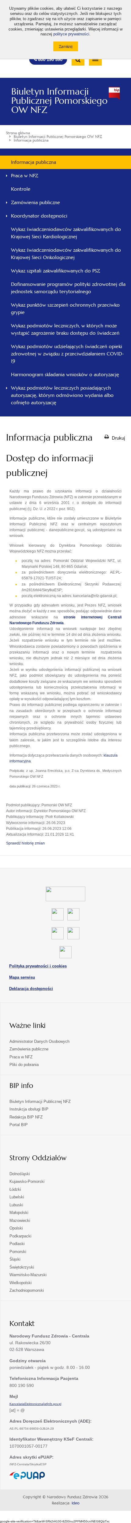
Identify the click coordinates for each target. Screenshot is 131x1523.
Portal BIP (18, 1124)
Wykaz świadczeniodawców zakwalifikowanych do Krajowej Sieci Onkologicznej (66, 254)
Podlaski (17, 1243)
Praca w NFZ (24, 175)
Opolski (16, 1228)
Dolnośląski (19, 1174)
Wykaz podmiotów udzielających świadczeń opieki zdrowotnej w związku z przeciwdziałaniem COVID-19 (67, 353)
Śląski (14, 1259)
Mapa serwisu (22, 977)
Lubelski (16, 1197)
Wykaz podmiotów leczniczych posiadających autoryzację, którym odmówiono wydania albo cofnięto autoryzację (62, 395)
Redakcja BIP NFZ (26, 1117)
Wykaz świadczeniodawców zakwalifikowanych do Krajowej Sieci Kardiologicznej (66, 233)
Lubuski (16, 1205)
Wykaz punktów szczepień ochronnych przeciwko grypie (65, 308)
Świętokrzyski (21, 1267)
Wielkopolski (20, 1282)
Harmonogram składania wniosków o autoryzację (65, 374)
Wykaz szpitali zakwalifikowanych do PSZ (55, 271)
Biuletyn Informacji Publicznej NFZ (40, 1101)
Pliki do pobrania (24, 1064)
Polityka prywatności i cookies (38, 966)
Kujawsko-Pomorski (26, 1181)
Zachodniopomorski (26, 1290)
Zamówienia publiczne (35, 202)
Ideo (76, 1503)
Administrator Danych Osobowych (39, 1041)
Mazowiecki (19, 1220)
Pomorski (17, 1251)
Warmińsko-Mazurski (28, 1275)
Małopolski (18, 1212)
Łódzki (15, 1189)
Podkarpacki (20, 1236)
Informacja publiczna (33, 162)
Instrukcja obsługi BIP (28, 1109)
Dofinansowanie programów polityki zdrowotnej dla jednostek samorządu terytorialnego (68, 288)
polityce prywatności (71, 34)
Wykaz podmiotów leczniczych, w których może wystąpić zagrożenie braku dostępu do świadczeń (65, 329)
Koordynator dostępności (39, 216)
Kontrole (20, 189)
